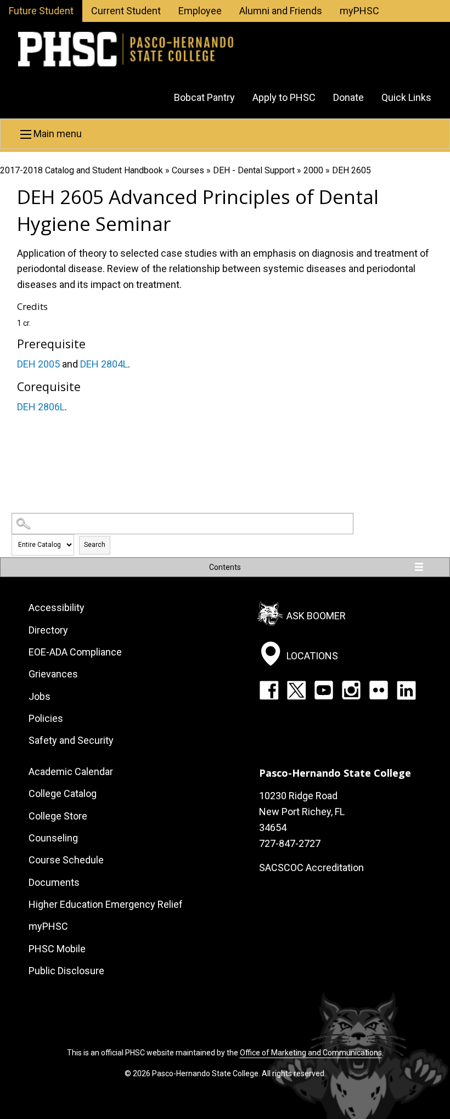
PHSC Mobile (57, 948)
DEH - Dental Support (254, 170)
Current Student (126, 10)
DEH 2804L (104, 364)
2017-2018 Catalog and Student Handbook (81, 170)
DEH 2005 (38, 364)
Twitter (296, 690)
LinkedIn (406, 690)
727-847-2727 (289, 843)
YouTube (324, 690)
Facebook (269, 690)
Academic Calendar (71, 771)
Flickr (378, 690)
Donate (348, 97)
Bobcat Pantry (204, 97)
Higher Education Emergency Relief (106, 904)
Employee (200, 10)
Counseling (53, 838)
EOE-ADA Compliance (75, 652)
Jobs (39, 696)
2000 (313, 170)
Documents (54, 882)
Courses (188, 170)
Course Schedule (66, 860)
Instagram (351, 690)
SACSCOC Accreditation (311, 867)
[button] (225, 133)
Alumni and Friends (280, 10)
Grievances (53, 674)
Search (94, 545)
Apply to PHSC (284, 97)
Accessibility (57, 607)
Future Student (41, 10)
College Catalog (63, 793)
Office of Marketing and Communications (311, 1052)
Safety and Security (71, 740)
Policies (46, 718)
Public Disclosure (66, 970)
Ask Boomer (316, 615)
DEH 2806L (41, 406)
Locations (312, 655)
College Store (58, 816)
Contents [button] (225, 567)
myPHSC (359, 10)
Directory (48, 630)
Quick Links (406, 97)
